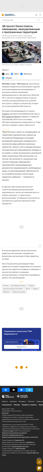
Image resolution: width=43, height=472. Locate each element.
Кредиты (35, 288)
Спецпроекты (7, 405)
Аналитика (13, 401)
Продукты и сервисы (29, 405)
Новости (5, 401)
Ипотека (5, 285)
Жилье (28, 288)
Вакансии (5, 413)
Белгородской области (11, 117)
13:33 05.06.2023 (7, 20)
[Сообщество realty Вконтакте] (21, 390)
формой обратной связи (20, 446)
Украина (31, 285)
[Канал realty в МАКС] (6, 390)
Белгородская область (18, 285)
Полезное (31, 401)
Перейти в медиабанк (26, 64)
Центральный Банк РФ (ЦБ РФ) (13, 288)
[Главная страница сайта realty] (12, 15)
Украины (5, 114)
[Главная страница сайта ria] (2, 15)
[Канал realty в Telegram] (29, 390)
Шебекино (6, 292)
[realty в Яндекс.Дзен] (13, 390)
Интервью (22, 401)
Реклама (17, 405)
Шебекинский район (19, 292)
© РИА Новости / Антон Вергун (10, 64)
